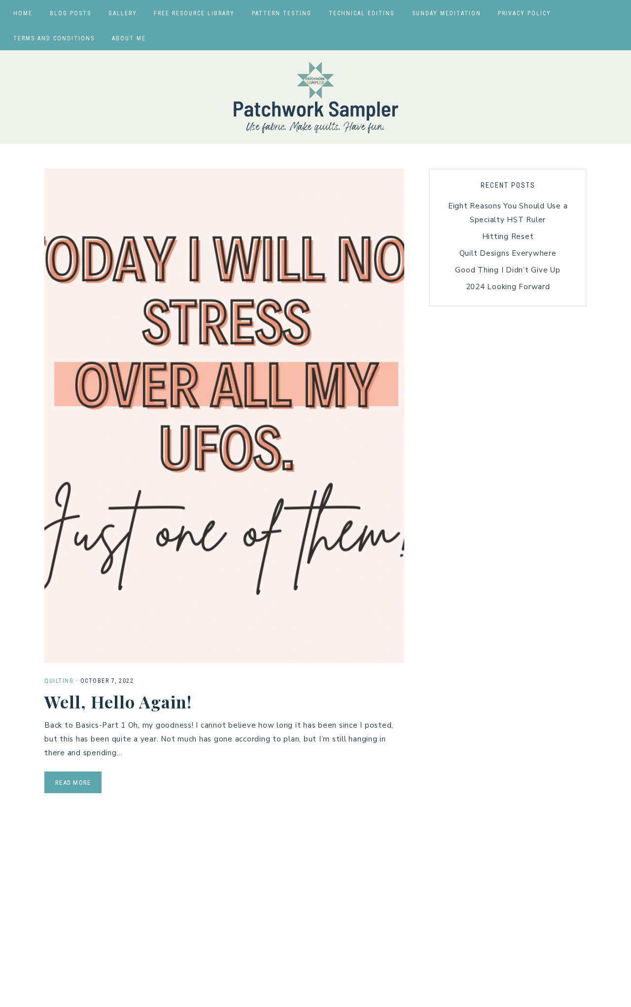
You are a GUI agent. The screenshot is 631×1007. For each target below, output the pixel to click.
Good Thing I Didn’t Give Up (507, 270)
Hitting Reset (508, 236)
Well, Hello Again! (118, 701)
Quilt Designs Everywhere (508, 253)
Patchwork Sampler (315, 97)
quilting (58, 680)
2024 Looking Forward (508, 287)
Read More (73, 782)
